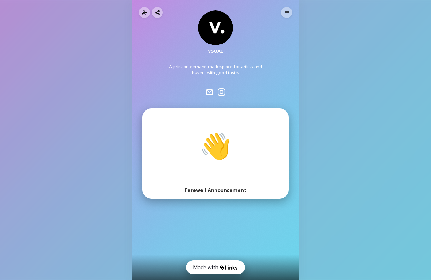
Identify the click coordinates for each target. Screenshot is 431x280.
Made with (205, 267)
